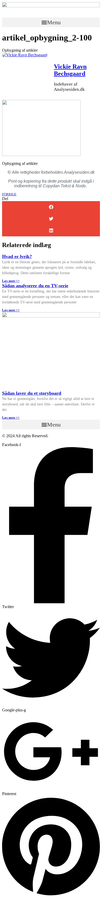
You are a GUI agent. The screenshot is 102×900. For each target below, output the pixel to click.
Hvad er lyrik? (17, 256)
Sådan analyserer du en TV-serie (35, 285)
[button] (51, 22)
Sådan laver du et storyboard (31, 393)
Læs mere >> (11, 281)
